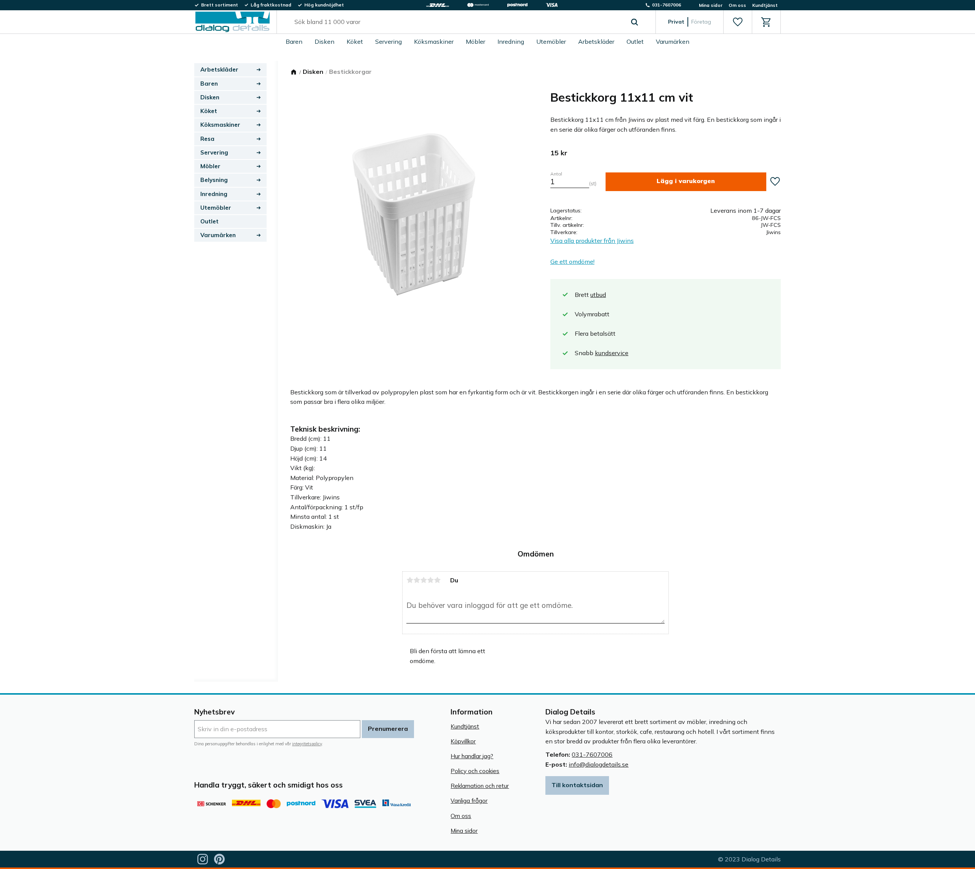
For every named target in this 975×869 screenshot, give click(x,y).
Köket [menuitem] (355, 41)
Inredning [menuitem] (510, 41)
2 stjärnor (416, 580)
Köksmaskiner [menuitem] (434, 41)
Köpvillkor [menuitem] (463, 741)
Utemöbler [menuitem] (551, 41)
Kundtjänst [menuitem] (765, 5)
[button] (737, 22)
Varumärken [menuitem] (672, 41)
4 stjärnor (430, 580)
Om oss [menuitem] (737, 5)
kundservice (611, 353)
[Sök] (634, 22)
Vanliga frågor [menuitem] (469, 800)
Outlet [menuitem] (635, 41)
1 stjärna (409, 580)
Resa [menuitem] (207, 138)
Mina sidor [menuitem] (710, 5)
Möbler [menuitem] (475, 41)
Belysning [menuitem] (214, 179)
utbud (598, 294)
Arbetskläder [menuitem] (596, 41)
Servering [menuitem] (388, 41)
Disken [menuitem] (324, 41)
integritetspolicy (307, 743)
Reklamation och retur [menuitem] (480, 785)
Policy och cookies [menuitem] (475, 771)
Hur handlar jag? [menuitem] (472, 756)
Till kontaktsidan (577, 785)
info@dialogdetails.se (598, 764)
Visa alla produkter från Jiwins (592, 240)
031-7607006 (592, 754)
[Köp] (686, 181)
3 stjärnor (423, 580)
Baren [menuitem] (294, 41)
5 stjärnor (437, 580)
